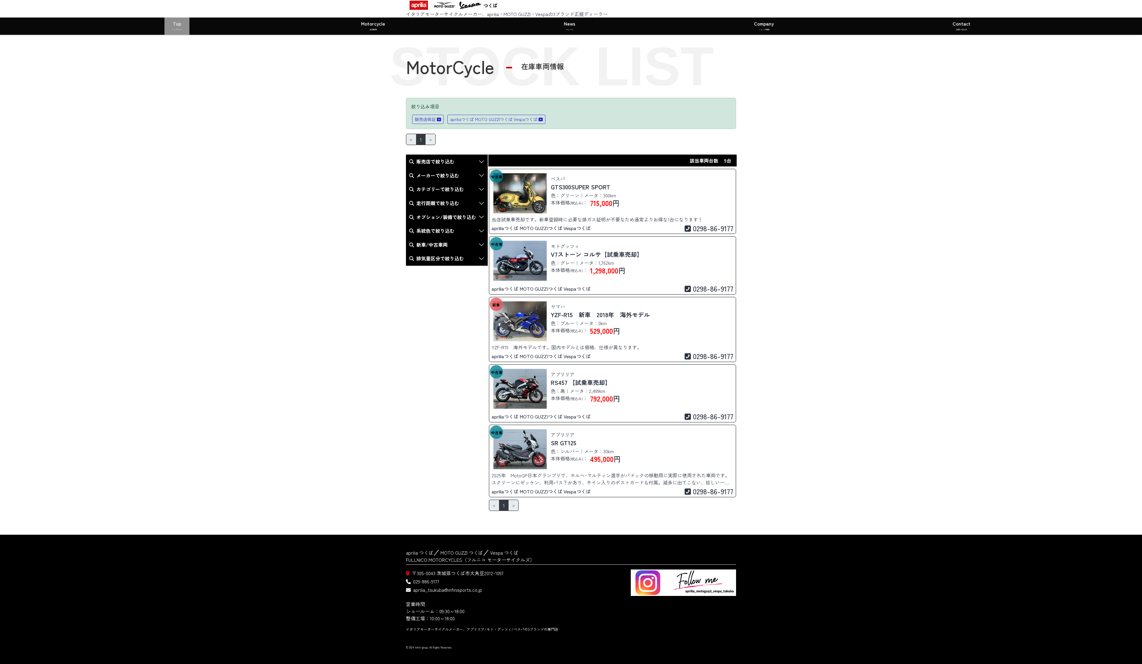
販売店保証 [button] (425, 119)
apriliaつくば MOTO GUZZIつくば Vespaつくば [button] (493, 119)
